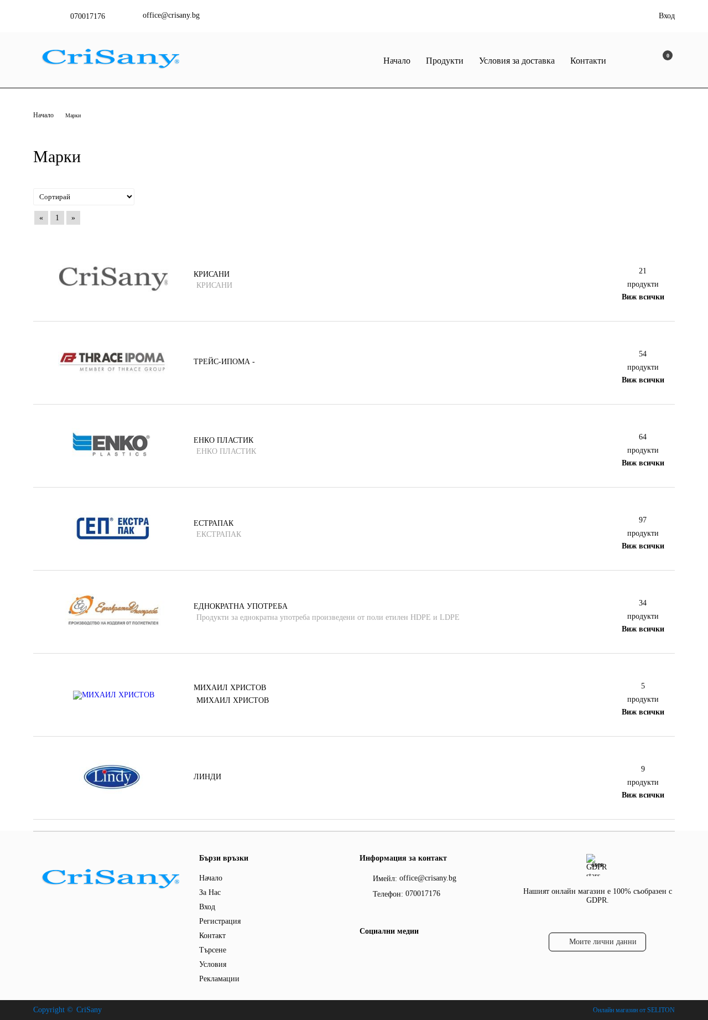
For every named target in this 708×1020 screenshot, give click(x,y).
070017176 (87, 16)
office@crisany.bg (171, 15)
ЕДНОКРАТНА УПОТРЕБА (241, 606)
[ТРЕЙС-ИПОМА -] (113, 376)
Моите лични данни (603, 942)
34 (643, 603)
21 (643, 271)
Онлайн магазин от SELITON (634, 1010)
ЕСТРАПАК (213, 523)
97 (643, 520)
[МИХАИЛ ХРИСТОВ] (113, 695)
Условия (212, 964)
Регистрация (220, 921)
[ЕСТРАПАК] (113, 542)
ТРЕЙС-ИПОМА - (224, 362)
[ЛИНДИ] (113, 791)
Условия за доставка (517, 60)
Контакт (212, 935)
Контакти (588, 60)
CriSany (89, 1010)
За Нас (210, 892)
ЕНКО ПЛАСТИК (223, 440)
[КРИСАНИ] (113, 290)
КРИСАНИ (212, 274)
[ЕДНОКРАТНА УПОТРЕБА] (113, 625)
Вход (667, 16)
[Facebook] (366, 953)
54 (643, 354)
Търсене (212, 950)
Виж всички (643, 297)
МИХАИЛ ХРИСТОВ (230, 688)
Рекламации (219, 979)
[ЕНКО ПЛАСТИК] (113, 459)
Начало (396, 60)
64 (643, 437)
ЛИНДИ (207, 777)
